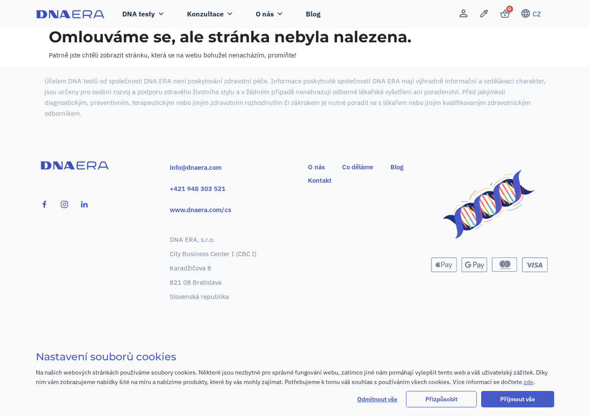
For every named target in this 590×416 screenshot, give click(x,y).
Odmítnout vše (377, 399)
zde (528, 382)
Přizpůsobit (441, 399)
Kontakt (320, 180)
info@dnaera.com (196, 167)
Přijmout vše (517, 399)
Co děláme (357, 167)
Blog (313, 14)
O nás (316, 167)
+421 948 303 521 (197, 188)
